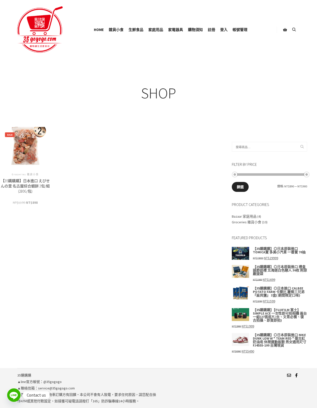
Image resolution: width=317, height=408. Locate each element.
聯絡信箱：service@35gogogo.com (48, 388)
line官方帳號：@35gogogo (41, 381)
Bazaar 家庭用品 (244, 216)
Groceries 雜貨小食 (246, 222)
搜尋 (303, 147)
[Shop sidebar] (285, 30)
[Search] (294, 30)
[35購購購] (39, 29)
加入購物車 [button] (25, 159)
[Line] (14, 395)
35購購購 (24, 375)
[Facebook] (296, 375)
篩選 (240, 187)
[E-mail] (289, 375)
